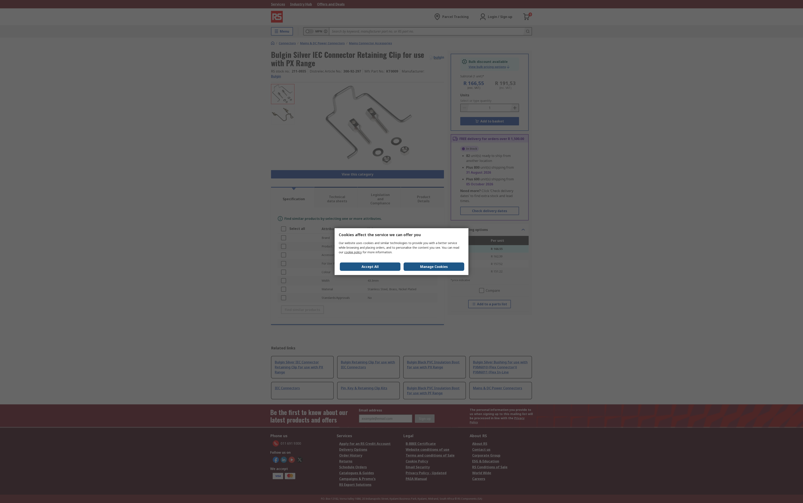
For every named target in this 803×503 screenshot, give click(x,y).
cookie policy (353, 252)
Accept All (370, 266)
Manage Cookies (434, 266)
